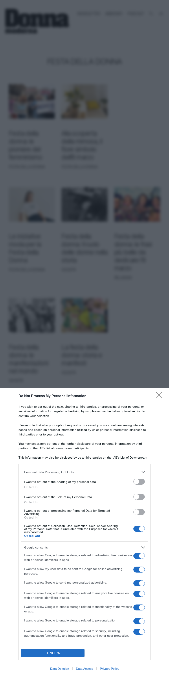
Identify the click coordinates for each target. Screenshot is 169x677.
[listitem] (84, 472)
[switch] (139, 482)
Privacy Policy (109, 668)
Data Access (84, 668)
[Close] (160, 396)
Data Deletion (59, 668)
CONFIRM (53, 653)
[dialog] (84, 532)
